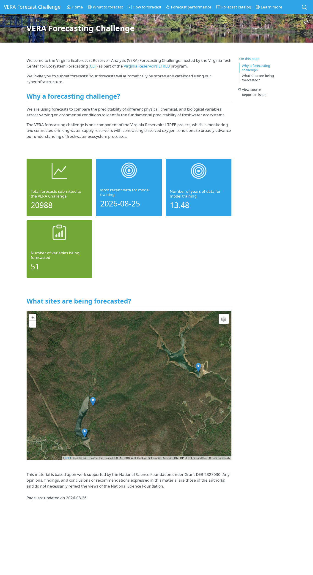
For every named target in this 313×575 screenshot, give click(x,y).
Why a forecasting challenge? (256, 67)
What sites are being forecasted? (258, 77)
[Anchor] (124, 96)
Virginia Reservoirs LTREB (147, 66)
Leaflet (67, 458)
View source (251, 89)
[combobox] (304, 7)
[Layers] (224, 319)
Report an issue (254, 94)
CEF (93, 66)
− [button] (32, 324)
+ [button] (32, 317)
